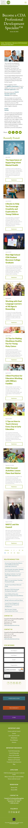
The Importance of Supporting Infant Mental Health (14, 162)
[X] (12, 132)
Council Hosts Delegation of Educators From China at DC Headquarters (12, 604)
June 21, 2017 (8, 252)
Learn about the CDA (14, 735)
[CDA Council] (5, 2)
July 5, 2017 (8, 157)
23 (11, 552)
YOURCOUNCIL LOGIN (14, 698)
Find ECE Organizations (14, 757)
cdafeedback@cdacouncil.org (11, 625)
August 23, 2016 (9, 521)
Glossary (14, 742)
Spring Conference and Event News (14, 600)
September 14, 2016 (10, 465)
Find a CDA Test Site (14, 755)
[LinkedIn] (16, 132)
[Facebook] (9, 132)
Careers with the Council (14, 731)
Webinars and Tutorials (14, 759)
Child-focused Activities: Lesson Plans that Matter (13, 470)
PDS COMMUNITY (14, 708)
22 (8, 552)
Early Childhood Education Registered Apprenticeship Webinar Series (14, 595)
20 (22, 550)
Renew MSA (14, 789)
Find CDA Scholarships (14, 751)
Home (2, 43)
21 (5, 552)
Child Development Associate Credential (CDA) (14, 773)
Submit (7, 676)
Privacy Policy (7, 822)
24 (14, 552)
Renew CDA (14, 787)
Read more (14, 180)
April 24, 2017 (8, 373)
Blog (14, 764)
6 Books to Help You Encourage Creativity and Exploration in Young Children (12, 209)
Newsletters (8, 43)
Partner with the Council (14, 779)
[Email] (19, 132)
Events (14, 733)
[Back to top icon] (14, 819)
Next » (18, 552)
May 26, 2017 (8, 298)
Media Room (14, 738)
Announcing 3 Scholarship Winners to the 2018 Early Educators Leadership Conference (13, 564)
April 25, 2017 (8, 335)
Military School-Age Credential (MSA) (14, 776)
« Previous (6, 550)
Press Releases (14, 740)
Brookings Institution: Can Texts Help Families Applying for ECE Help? (13, 575)
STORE (14, 717)
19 (19, 550)
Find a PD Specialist (14, 753)
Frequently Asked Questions (14, 762)
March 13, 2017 (9, 418)
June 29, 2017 (8, 201)
